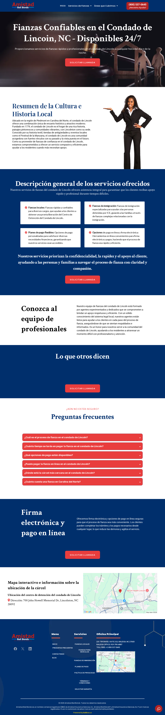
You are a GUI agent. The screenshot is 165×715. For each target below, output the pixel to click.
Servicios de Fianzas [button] (79, 5)
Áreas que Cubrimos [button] (105, 5)
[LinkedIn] (30, 648)
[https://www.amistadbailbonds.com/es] (23, 5)
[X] (22, 648)
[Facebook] (15, 648)
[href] (120, 593)
